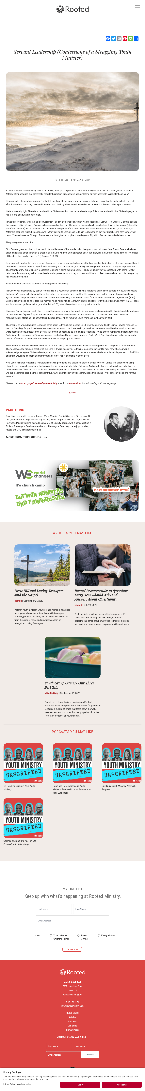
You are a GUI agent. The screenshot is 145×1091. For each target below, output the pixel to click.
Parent (84, 935)
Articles (72, 1017)
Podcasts (72, 1021)
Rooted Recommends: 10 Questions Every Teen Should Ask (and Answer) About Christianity (101, 594)
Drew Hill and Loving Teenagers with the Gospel (38, 592)
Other (85, 939)
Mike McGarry (51, 693)
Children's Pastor (61, 939)
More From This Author (23, 437)
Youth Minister (60, 935)
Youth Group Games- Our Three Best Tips (69, 685)
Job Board (72, 1025)
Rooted (18, 600)
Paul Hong (61, 180)
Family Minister (108, 935)
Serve (72, 393)
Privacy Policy (72, 1030)
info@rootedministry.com (72, 1006)
